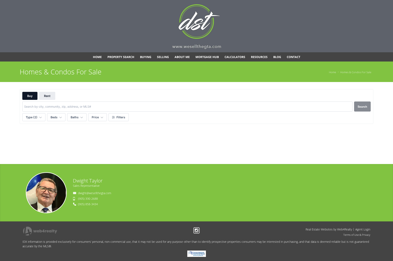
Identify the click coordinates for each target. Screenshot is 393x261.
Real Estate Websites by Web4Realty (329, 229)
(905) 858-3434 (88, 204)
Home (332, 72)
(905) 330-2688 (88, 199)
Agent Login (362, 229)
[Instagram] (196, 230)
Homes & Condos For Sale (355, 72)
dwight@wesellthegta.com (94, 193)
